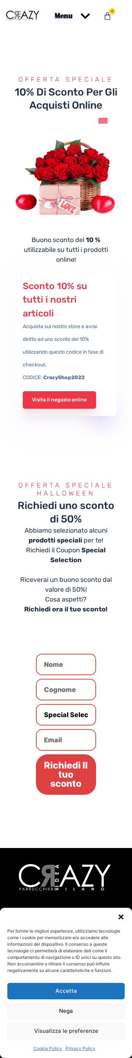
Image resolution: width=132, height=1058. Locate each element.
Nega (66, 1010)
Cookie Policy (47, 1048)
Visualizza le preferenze (66, 1030)
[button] (121, 917)
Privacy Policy (80, 1048)
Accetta (66, 990)
